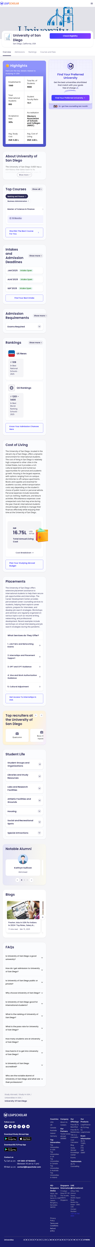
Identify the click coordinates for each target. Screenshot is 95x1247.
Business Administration (18, 201)
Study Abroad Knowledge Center (75, 1151)
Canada (53, 1128)
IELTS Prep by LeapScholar (85, 1129)
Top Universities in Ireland (54, 1175)
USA (51, 1122)
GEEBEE (63, 1138)
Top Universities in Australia (54, 1168)
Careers (63, 1125)
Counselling (75, 1166)
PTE (82, 1148)
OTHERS (86, 1240)
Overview (7, 52)
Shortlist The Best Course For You (21, 232)
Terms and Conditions (54, 1224)
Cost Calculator (74, 1141)
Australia (53, 1130)
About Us (63, 1122)
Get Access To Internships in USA (22, 698)
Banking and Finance (17, 196)
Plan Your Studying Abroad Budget (22, 564)
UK (51, 1125)
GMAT (83, 1153)
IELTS (73, 1164)
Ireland (52, 1133)
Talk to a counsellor (74, 1136)
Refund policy (53, 1229)
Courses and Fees (48, 52)
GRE (82, 1150)
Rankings (32, 52)
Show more (34, 255)
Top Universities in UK (54, 1154)
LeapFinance (85, 1125)
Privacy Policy (53, 1219)
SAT (82, 1146)
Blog (72, 1145)
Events (73, 1158)
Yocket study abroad (65, 1135)
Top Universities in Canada (54, 1161)
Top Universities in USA (54, 1147)
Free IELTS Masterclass (75, 1131)
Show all (36, 189)
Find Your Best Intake (24, 298)
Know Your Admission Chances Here (24, 428)
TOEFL (83, 1143)
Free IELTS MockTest (75, 1126)
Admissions (20, 52)
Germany (53, 1136)
